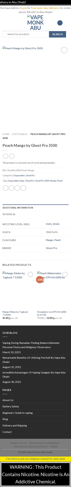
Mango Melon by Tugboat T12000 (15, 313)
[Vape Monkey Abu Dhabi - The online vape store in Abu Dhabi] (35, 23)
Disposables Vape (16, 180)
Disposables (19, 134)
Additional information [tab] (17, 207)
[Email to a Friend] (23, 188)
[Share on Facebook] (11, 188)
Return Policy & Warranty (44, 443)
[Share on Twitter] (17, 188)
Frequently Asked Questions (30, 446)
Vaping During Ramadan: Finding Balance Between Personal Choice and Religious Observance (30, 345)
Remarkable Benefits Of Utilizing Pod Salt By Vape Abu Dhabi (33, 359)
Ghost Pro (30, 175)
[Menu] (4, 23)
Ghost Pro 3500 (42, 180)
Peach (60, 180)
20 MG (56, 224)
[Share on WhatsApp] (5, 188)
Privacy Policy (18, 443)
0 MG (49, 224)
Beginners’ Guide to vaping (17, 412)
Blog (5, 419)
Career (53, 446)
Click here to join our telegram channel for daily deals (35, 458)
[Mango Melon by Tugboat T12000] (18, 290)
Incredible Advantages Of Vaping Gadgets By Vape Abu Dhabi (34, 374)
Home (5, 134)
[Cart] (67, 22)
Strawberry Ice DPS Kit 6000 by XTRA (51, 313)
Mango (53, 180)
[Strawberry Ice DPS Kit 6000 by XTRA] (53, 290)
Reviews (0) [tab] (8, 214)
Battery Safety (10, 406)
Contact (7, 431)
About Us (7, 400)
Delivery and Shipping (14, 425)
